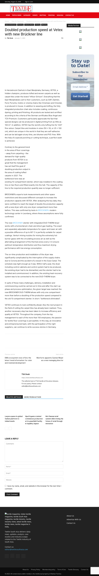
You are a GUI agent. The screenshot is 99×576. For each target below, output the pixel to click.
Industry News (29, 25)
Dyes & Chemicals (18, 21)
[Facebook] (80, 1)
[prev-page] (6, 428)
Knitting (43, 15)
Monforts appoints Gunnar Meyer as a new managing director (50, 359)
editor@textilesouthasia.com (16, 549)
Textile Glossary (73, 569)
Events (35, 15)
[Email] (23, 43)
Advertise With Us (74, 519)
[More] (29, 43)
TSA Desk (10, 38)
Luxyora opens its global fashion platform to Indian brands (13, 418)
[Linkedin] (88, 1)
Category (26, 15)
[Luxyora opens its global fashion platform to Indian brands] (14, 408)
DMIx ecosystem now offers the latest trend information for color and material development (18, 360)
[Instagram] (84, 1)
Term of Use (61, 569)
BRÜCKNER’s (43, 210)
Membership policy (48, 569)
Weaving (60, 15)
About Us (70, 516)
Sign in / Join (29, 2)
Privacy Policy (35, 569)
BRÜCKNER (18, 223)
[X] (92, 1)
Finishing (20, 25)
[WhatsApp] (18, 43)
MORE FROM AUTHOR (32, 397)
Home (8, 15)
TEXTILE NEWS (16, 15)
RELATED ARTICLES (13, 397)
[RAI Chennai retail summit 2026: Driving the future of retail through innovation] (54, 408)
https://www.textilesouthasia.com (32, 378)
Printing (51, 15)
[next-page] (10, 428)
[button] (91, 15)
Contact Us (69, 15)
